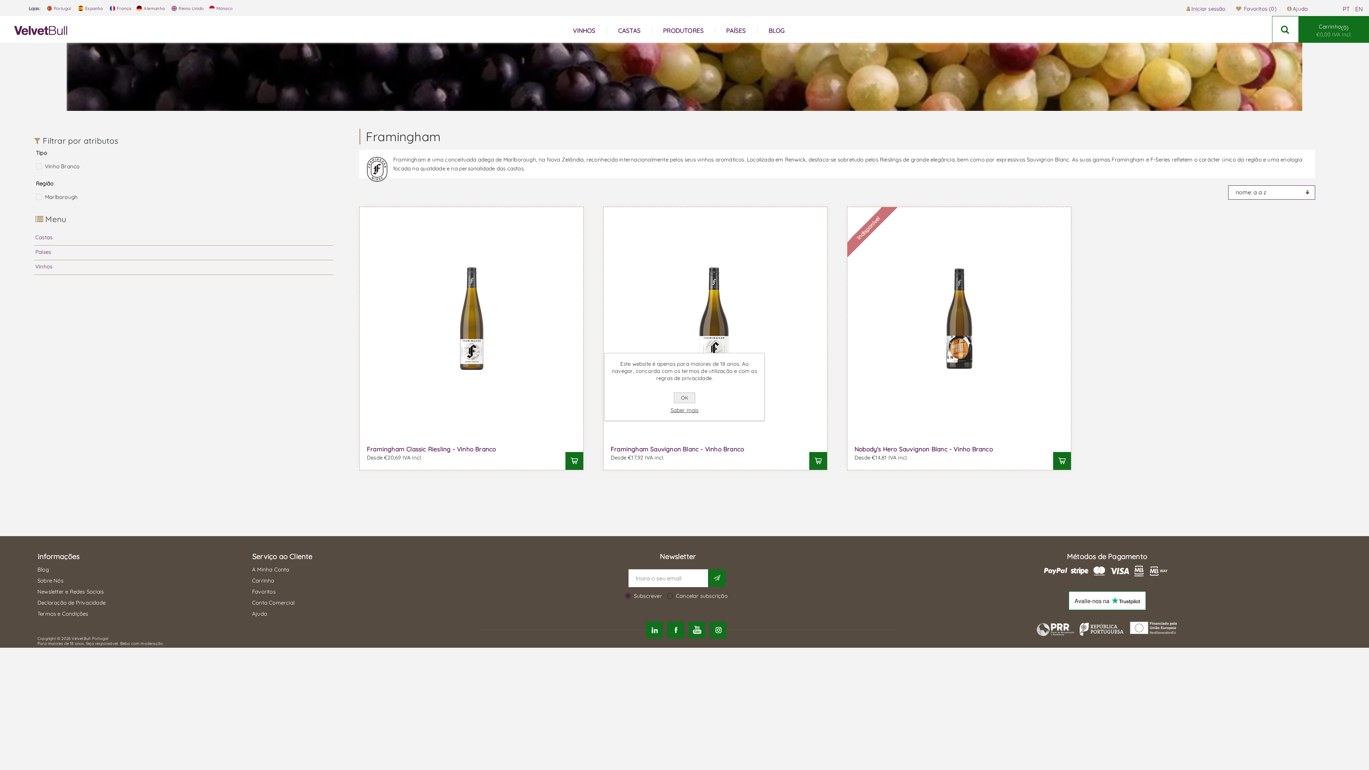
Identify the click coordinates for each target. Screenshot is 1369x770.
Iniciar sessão (1208, 8)
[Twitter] (654, 630)
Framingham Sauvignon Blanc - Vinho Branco (677, 449)
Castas (43, 237)
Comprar (574, 461)
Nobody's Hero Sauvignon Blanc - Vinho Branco (924, 449)
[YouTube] (696, 630)
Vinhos (43, 266)
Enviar (717, 578)
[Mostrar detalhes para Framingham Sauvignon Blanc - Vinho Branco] (715, 319)
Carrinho (1334, 30)
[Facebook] (675, 630)
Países (43, 251)
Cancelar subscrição (702, 595)
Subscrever (648, 595)
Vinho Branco (62, 166)
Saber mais (685, 410)
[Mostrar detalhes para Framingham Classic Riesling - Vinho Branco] (471, 319)
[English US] (1359, 9)
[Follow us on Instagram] (717, 630)
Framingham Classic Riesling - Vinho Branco (431, 449)
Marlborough (61, 197)
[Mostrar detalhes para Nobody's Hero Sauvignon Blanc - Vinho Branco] (959, 319)
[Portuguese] (1346, 9)
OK (684, 398)
